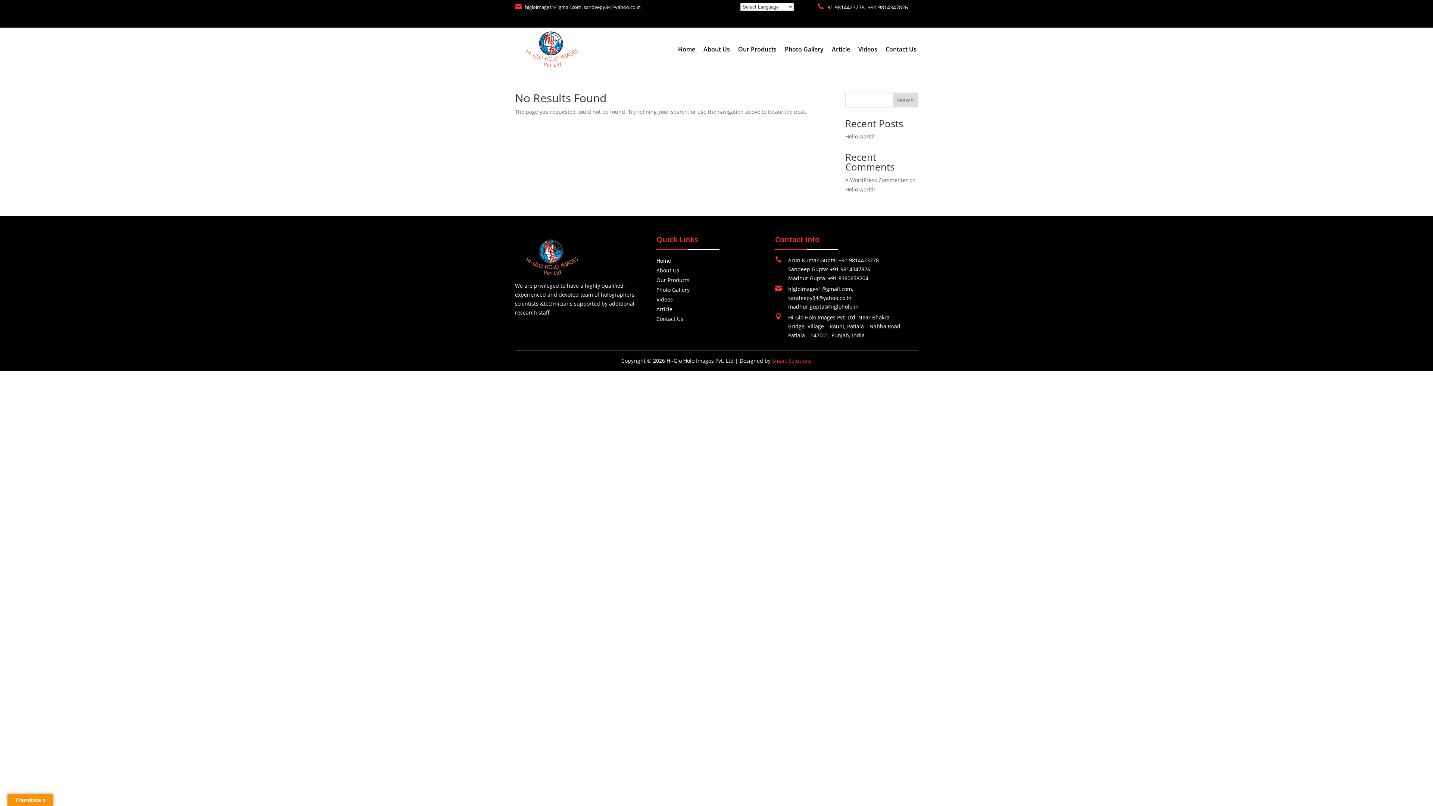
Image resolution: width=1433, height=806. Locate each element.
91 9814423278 (846, 7)
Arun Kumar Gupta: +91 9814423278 (833, 260)
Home (686, 50)
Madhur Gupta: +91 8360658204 (828, 278)
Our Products (757, 50)
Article (841, 50)
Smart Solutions (792, 360)
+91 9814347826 (888, 7)
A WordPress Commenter (876, 180)
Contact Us (901, 50)
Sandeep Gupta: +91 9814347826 (829, 269)
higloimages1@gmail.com (553, 7)
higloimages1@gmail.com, (820, 289)
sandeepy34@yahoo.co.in (612, 7)
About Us (716, 50)
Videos (867, 50)
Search (905, 100)
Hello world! (860, 136)
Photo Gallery (804, 50)
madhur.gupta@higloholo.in (823, 306)
